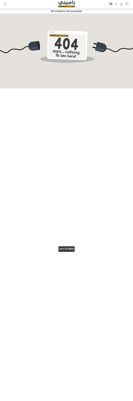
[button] (5, 4)
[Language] (111, 4)
